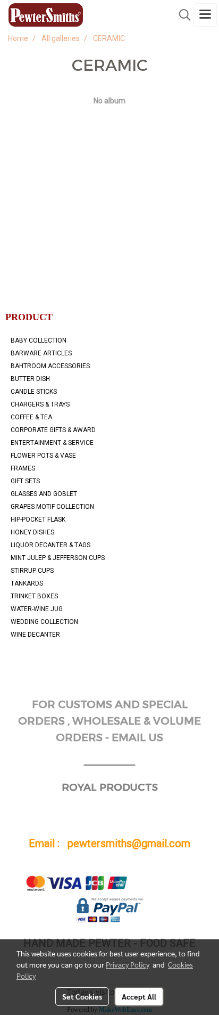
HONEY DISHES (32, 532)
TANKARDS (27, 583)
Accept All (139, 996)
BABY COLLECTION (38, 340)
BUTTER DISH (30, 379)
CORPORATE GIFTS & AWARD (53, 430)
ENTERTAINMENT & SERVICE (52, 442)
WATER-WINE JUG (37, 609)
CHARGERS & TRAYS (40, 404)
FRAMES (23, 468)
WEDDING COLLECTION (44, 622)
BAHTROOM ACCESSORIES (50, 366)
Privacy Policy (127, 964)
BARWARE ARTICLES (41, 353)
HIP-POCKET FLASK (38, 519)
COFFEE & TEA (31, 417)
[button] (181, 15)
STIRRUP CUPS (32, 570)
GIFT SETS (25, 481)
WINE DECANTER (35, 634)
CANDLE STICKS (34, 391)
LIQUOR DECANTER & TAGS (50, 545)
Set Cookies (82, 996)
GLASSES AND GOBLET (44, 494)
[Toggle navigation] (205, 15)
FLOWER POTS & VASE (43, 455)
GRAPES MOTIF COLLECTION (52, 506)
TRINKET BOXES (34, 596)
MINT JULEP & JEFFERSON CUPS (58, 558)
